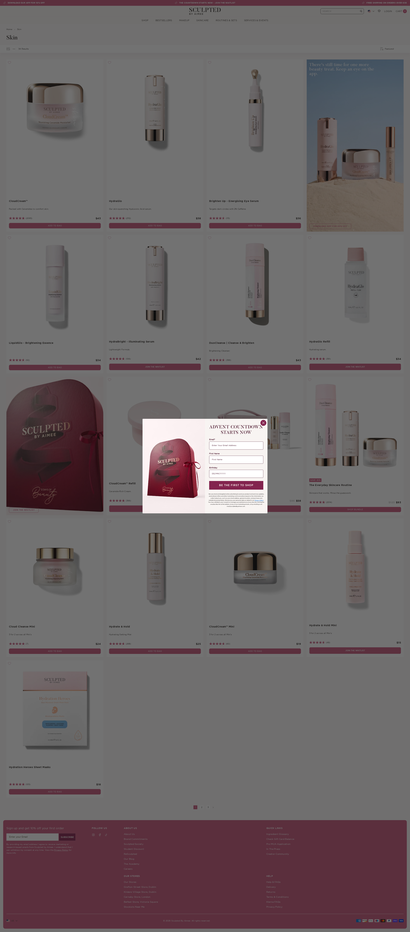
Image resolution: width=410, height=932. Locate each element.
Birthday (213, 468)
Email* (212, 439)
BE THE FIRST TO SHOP (236, 485)
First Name (214, 454)
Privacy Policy (259, 500)
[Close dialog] (263, 423)
